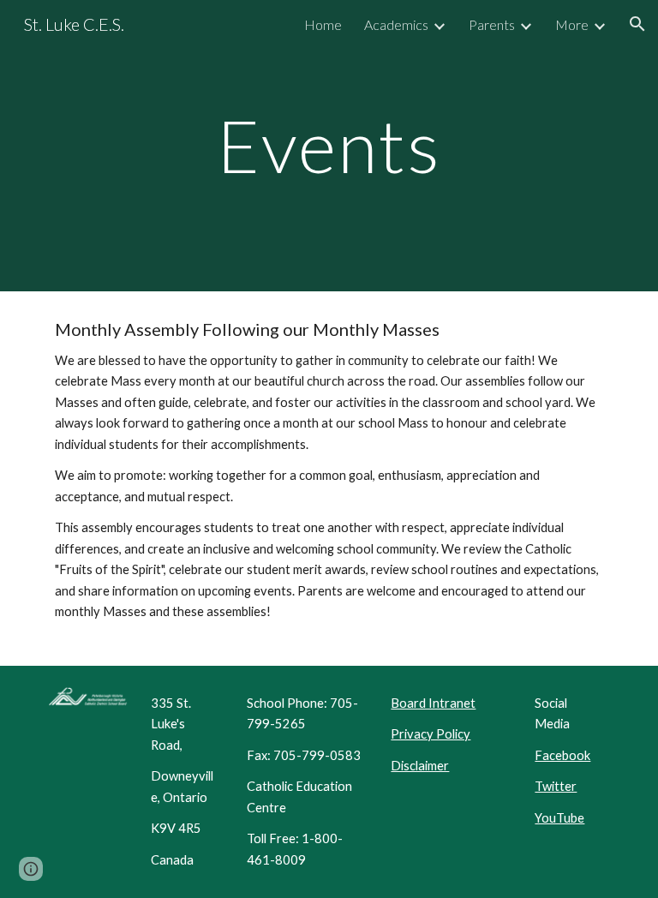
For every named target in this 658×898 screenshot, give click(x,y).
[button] (637, 24)
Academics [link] (396, 24)
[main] (328, 145)
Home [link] (323, 24)
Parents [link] (492, 24)
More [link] (572, 24)
